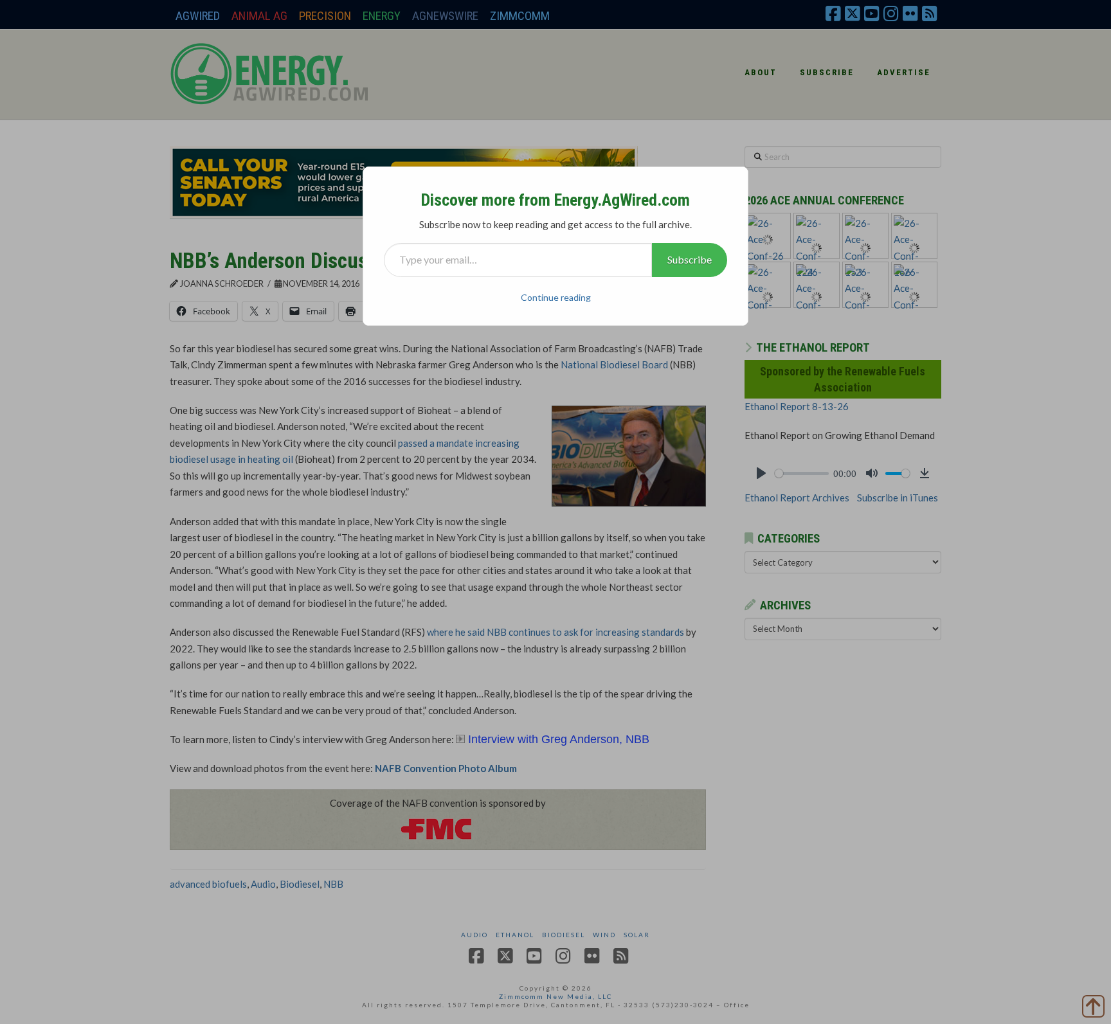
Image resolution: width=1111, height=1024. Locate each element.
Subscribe (689, 259)
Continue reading (556, 297)
